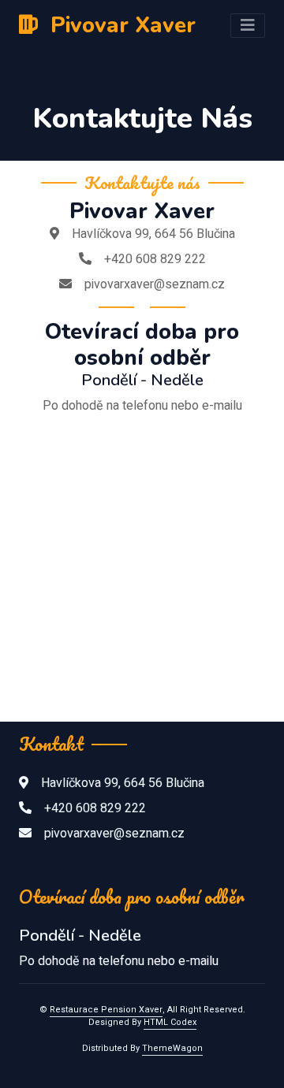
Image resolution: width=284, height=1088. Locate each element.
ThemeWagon (172, 1048)
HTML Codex (170, 1022)
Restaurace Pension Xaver (106, 1009)
